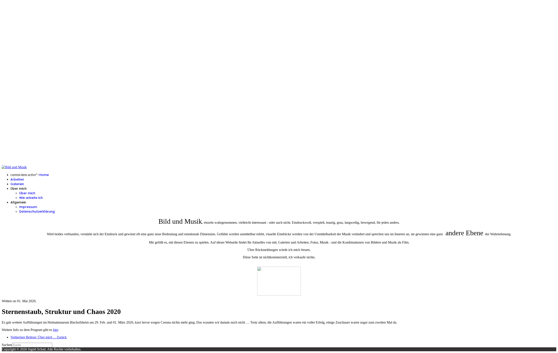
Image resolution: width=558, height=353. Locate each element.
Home (44, 175)
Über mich (27, 193)
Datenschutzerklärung (37, 211)
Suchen (7, 345)
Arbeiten (17, 179)
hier (55, 330)
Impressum (28, 207)
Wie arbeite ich (31, 198)
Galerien (17, 184)
